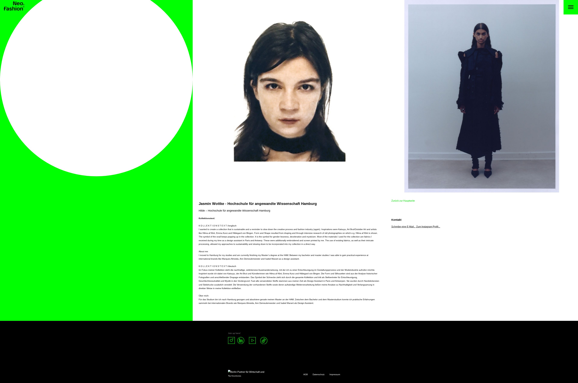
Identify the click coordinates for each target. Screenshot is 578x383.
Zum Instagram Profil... (428, 226)
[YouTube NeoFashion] (252, 340)
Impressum (334, 374)
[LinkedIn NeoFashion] (242, 340)
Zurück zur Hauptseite (403, 200)
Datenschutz (319, 374)
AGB (305, 374)
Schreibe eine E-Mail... (403, 226)
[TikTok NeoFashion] (264, 340)
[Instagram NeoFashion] (232, 340)
